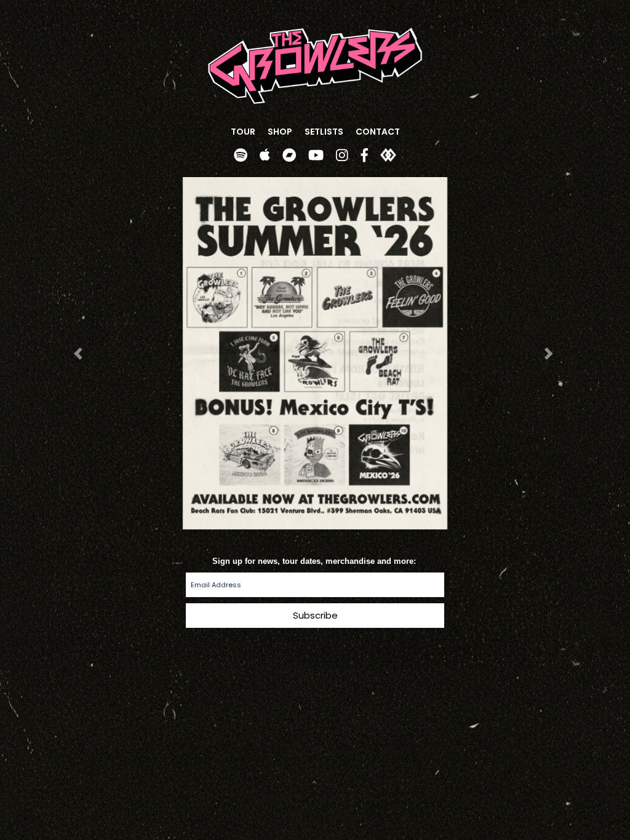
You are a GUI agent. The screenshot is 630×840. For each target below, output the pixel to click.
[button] (79, 353)
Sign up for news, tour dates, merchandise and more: (315, 560)
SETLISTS (324, 131)
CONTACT (378, 131)
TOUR (243, 131)
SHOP (280, 131)
